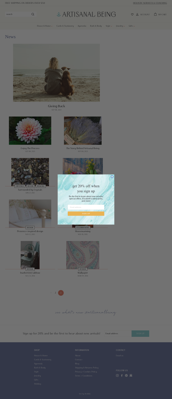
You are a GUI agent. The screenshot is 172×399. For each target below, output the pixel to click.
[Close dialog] (112, 176)
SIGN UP (86, 214)
